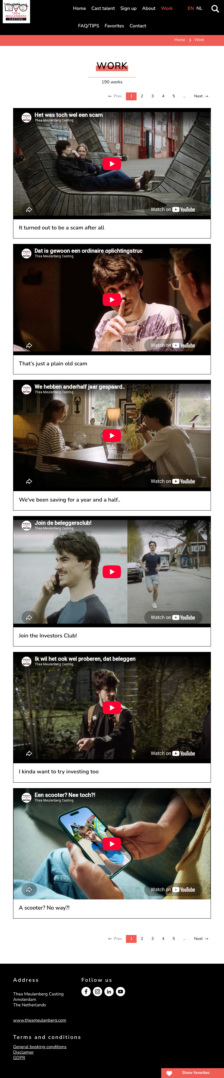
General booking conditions (40, 1047)
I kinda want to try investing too (59, 772)
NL (199, 8)
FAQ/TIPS (88, 26)
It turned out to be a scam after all (61, 228)
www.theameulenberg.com (39, 1020)
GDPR (19, 1058)
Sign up (128, 8)
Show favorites (196, 1073)
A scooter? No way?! (44, 908)
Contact (137, 26)
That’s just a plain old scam (53, 364)
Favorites (114, 26)
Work (167, 8)
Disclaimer (23, 1052)
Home (79, 8)
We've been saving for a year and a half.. (69, 500)
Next (198, 96)
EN (191, 8)
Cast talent (103, 8)
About (148, 8)
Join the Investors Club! (48, 636)
